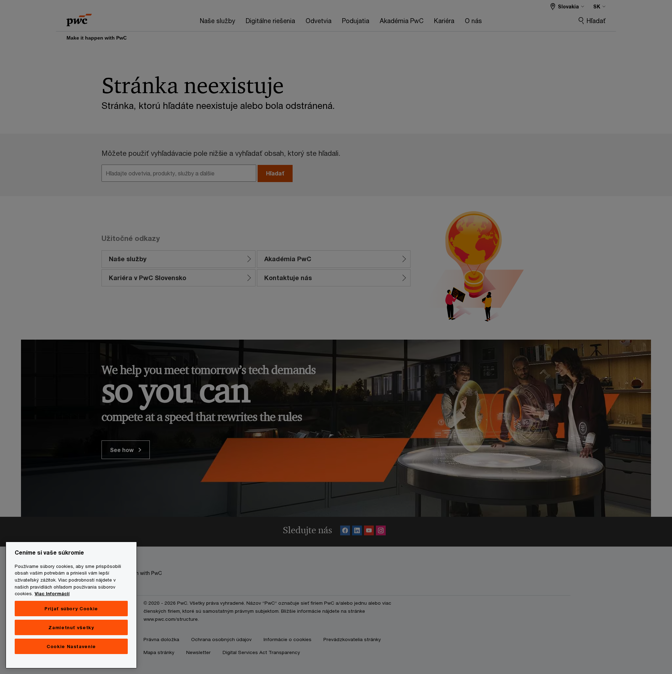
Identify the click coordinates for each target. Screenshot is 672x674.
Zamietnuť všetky (71, 627)
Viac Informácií (52, 593)
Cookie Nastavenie (71, 646)
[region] (71, 605)
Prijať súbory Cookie (71, 608)
